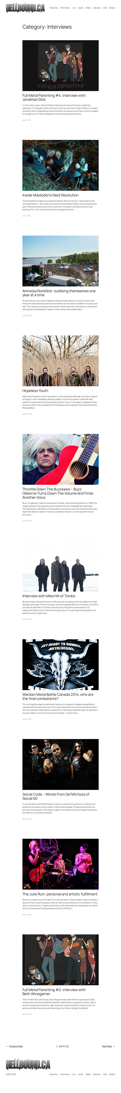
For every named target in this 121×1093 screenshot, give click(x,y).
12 (68, 1046)
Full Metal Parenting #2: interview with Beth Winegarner (54, 992)
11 (65, 1046)
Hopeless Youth (35, 390)
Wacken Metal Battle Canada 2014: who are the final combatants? (57, 696)
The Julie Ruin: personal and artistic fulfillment (60, 894)
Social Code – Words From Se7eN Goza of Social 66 (55, 796)
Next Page (108, 1046)
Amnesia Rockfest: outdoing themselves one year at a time (59, 293)
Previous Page (14, 1046)
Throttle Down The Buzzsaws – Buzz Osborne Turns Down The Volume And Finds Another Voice (57, 493)
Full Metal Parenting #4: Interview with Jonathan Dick (54, 97)
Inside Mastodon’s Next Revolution (50, 195)
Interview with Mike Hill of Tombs (48, 596)
